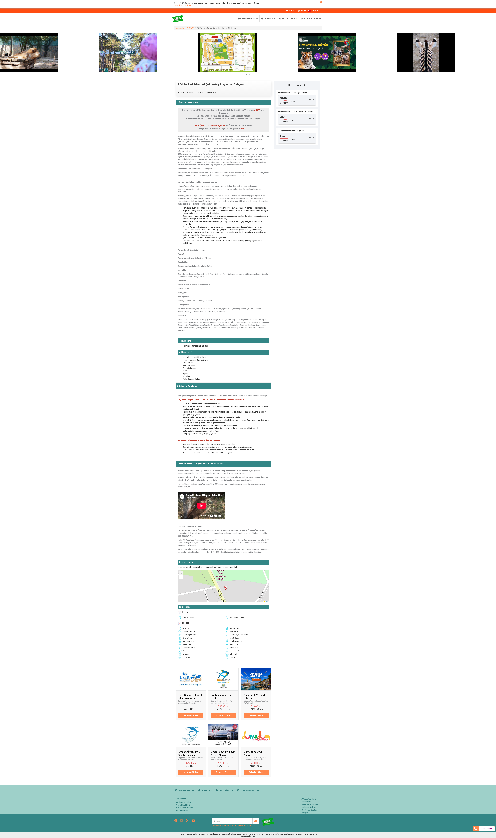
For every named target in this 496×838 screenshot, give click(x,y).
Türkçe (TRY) (316, 11)
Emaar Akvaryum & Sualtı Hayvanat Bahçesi (189, 755)
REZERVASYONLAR (313, 18)
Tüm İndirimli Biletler (184, 808)
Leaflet (267, 601)
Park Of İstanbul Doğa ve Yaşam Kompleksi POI (201, 463)
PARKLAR (268, 18)
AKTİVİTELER (288, 18)
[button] (225, 588)
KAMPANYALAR (247, 18)
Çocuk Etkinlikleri (183, 805)
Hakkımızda (306, 802)
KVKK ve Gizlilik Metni (310, 804)
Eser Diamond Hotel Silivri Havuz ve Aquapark (190, 698)
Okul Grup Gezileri (309, 810)
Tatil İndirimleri (182, 811)
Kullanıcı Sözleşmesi (310, 807)
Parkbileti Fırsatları (183, 802)
